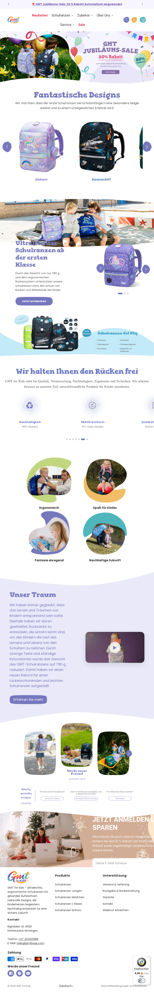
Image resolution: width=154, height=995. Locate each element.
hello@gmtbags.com (30, 943)
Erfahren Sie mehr (28, 699)
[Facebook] (11, 973)
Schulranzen (63, 884)
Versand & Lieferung (116, 884)
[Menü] (148, 958)
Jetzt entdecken (34, 301)
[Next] (129, 753)
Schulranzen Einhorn (68, 910)
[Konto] (134, 20)
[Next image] (146, 268)
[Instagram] (19, 973)
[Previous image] (100, 268)
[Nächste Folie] (142, 4)
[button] (67, 439)
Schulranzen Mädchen (69, 897)
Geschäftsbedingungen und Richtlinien (123, 985)
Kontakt (108, 904)
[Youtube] (28, 973)
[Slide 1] (120, 293)
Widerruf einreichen (116, 910)
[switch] (141, 980)
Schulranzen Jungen (68, 891)
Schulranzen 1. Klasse (68, 904)
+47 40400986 (28, 939)
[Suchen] (126, 20)
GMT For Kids (23, 985)
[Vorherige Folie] (9, 4)
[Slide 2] (124, 293)
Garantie (108, 897)
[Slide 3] (127, 293)
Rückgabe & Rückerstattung (121, 891)
